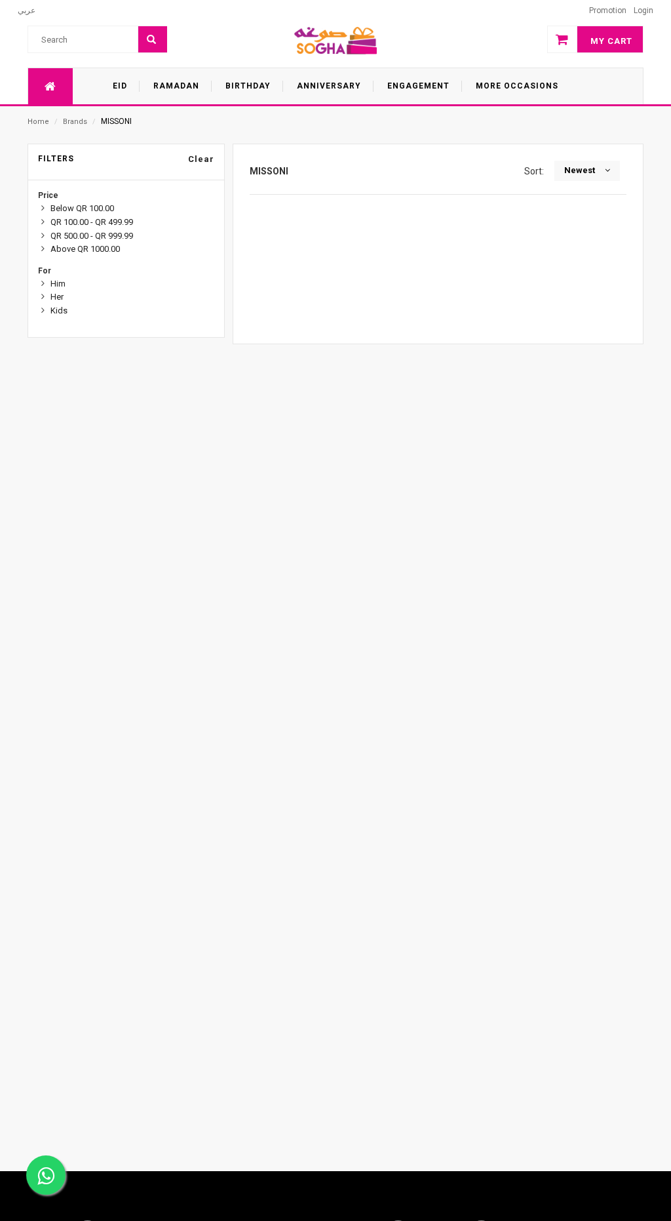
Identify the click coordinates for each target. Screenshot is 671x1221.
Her (57, 297)
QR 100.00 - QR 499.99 (91, 222)
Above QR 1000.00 (85, 249)
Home (38, 121)
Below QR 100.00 (82, 208)
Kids (58, 310)
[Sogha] (335, 40)
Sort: (536, 171)
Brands (75, 121)
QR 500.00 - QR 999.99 (91, 236)
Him (58, 284)
